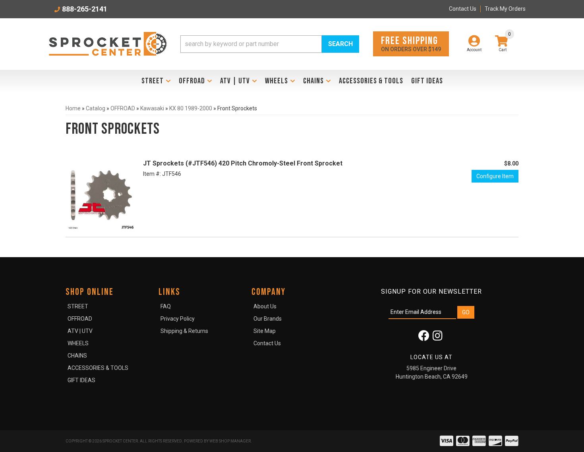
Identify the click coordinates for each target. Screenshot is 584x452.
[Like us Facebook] (423, 338)
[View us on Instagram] (438, 338)
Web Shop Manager (230, 441)
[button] (269, 44)
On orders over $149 (411, 43)
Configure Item (495, 176)
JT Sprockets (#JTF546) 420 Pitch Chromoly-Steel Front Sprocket (242, 163)
